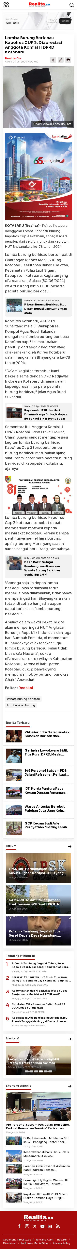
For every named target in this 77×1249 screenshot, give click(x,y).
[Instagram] (27, 1226)
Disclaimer (10, 1243)
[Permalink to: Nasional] (70, 1039)
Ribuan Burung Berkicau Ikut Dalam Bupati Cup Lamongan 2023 (45, 309)
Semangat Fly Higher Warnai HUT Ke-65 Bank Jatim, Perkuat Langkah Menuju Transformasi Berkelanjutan (46, 1182)
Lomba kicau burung (21, 705)
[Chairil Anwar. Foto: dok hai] (38, 97)
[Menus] (6, 4)
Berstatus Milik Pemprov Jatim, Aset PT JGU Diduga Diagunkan (38, 1006)
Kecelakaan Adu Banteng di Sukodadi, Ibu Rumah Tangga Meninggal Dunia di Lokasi (39, 1019)
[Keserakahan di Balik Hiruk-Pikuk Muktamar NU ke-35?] (14, 1156)
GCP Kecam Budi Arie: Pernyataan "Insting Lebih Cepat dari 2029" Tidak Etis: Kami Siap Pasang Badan (47, 829)
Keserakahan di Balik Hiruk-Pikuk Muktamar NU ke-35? (46, 1154)
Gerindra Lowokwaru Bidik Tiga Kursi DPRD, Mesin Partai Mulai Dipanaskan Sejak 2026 (46, 756)
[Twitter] (34, 1226)
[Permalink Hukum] (70, 846)
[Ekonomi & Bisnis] (70, 1086)
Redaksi (25, 688)
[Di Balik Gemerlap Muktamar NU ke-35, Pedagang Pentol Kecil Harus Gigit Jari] (14, 1140)
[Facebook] (19, 1226)
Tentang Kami (44, 1239)
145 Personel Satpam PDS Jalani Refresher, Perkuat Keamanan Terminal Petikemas (46, 776)
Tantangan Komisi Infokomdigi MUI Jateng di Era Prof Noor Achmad (33, 1061)
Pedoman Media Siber (35, 1243)
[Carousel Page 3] (36, 1071)
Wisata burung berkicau (23, 699)
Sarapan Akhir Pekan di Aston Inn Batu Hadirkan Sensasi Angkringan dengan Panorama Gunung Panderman (46, 1168)
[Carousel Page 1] (27, 1071)
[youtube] (42, 1226)
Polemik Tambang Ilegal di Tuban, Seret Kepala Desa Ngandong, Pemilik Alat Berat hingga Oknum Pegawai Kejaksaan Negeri (40, 965)
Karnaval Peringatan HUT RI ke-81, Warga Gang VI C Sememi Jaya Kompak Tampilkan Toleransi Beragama (41, 979)
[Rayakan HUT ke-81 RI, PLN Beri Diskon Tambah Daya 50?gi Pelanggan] (14, 1197)
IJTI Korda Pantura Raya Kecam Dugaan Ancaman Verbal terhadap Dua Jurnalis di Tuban (45, 794)
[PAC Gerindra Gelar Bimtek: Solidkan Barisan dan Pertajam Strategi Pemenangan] (14, 736)
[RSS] (57, 1226)
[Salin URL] (61, 60)
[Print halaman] (68, 60)
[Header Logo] (39, 4)
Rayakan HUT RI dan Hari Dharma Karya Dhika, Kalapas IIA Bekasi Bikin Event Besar (45, 414)
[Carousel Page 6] (50, 1071)
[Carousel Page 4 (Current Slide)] (41, 1071)
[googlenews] (50, 1226)
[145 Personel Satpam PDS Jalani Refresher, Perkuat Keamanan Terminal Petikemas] (14, 774)
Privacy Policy (61, 1243)
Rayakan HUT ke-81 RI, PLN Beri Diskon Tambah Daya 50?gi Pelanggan (45, 1196)
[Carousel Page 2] (31, 1071)
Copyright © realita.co (17, 1239)
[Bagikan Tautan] (53, 60)
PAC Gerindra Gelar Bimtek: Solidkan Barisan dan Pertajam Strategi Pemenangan (47, 738)
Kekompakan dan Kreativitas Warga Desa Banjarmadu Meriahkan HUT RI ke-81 (40, 992)
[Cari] (71, 4)
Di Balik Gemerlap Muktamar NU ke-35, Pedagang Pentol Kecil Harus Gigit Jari (46, 1140)
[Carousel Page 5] (46, 1071)
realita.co (13, 58)
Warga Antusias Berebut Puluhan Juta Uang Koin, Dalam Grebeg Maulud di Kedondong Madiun (45, 812)
